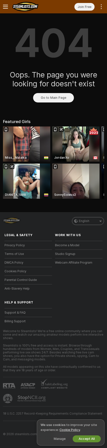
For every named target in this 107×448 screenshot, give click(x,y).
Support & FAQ (15, 312)
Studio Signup (65, 254)
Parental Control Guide (20, 280)
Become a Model (67, 245)
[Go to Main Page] (32, 6)
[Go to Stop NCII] (32, 398)
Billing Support (15, 321)
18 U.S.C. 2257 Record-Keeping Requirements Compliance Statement (52, 413)
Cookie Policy (69, 430)
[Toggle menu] (5, 6)
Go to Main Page (53, 98)
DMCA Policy (13, 262)
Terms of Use (14, 254)
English (84, 221)
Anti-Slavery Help (17, 288)
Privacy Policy (14, 245)
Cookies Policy (15, 271)
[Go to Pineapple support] (8, 398)
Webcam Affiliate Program (73, 262)
